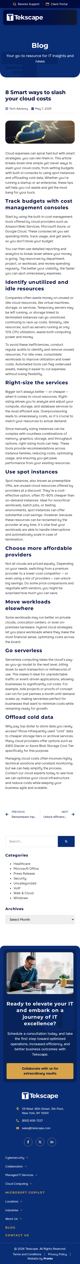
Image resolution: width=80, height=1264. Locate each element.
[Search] (66, 841)
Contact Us (17, 1235)
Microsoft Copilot (25, 1192)
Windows (21, 898)
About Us (11, 1219)
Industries (11, 1210)
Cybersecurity (14, 1157)
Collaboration (14, 1166)
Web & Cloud (24, 893)
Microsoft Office (26, 869)
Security (20, 878)
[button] (26, 4)
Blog (10, 1227)
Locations (11, 1201)
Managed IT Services (19, 1175)
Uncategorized (25, 883)
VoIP (17, 888)
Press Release (24, 873)
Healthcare (22, 864)
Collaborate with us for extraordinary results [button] (40, 1071)
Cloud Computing (16, 1184)
